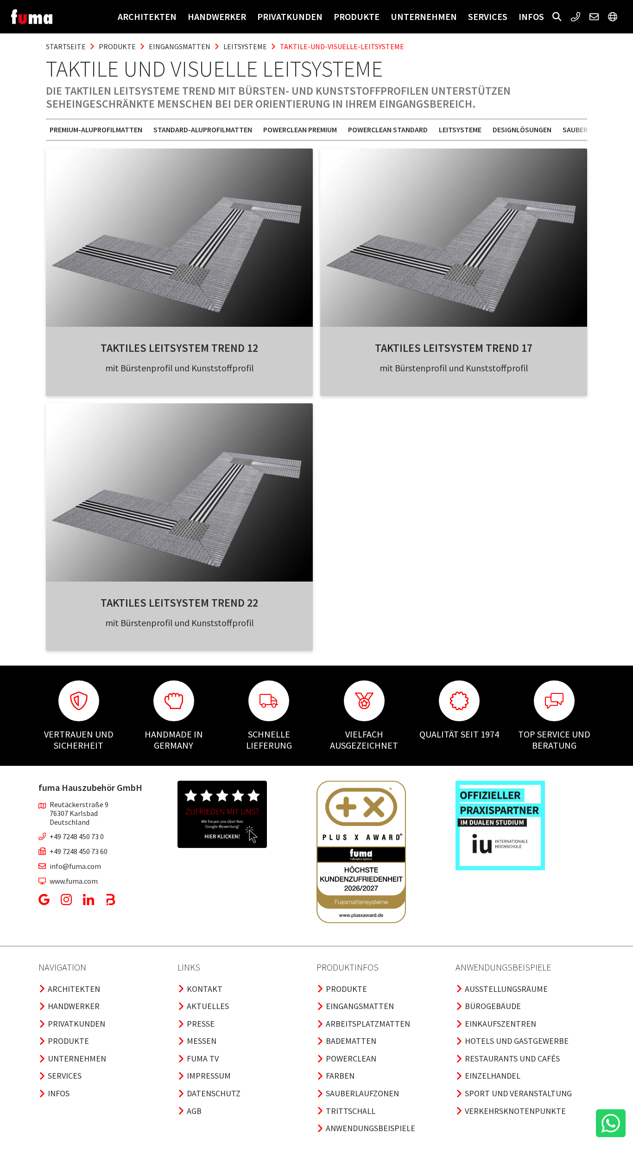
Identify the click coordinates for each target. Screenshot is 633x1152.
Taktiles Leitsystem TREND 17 (453, 348)
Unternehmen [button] (424, 16)
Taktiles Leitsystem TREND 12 (179, 348)
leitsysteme (245, 46)
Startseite (66, 46)
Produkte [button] (357, 16)
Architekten (147, 16)
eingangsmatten (179, 46)
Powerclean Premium (300, 129)
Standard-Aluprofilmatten (202, 129)
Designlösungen (522, 129)
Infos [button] (531, 16)
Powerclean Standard (388, 129)
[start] (31, 16)
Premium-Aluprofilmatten (96, 129)
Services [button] (487, 16)
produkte (117, 46)
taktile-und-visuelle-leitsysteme (342, 46)
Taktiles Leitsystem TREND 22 (179, 602)
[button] (557, 16)
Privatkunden (290, 16)
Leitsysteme (460, 129)
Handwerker (217, 16)
